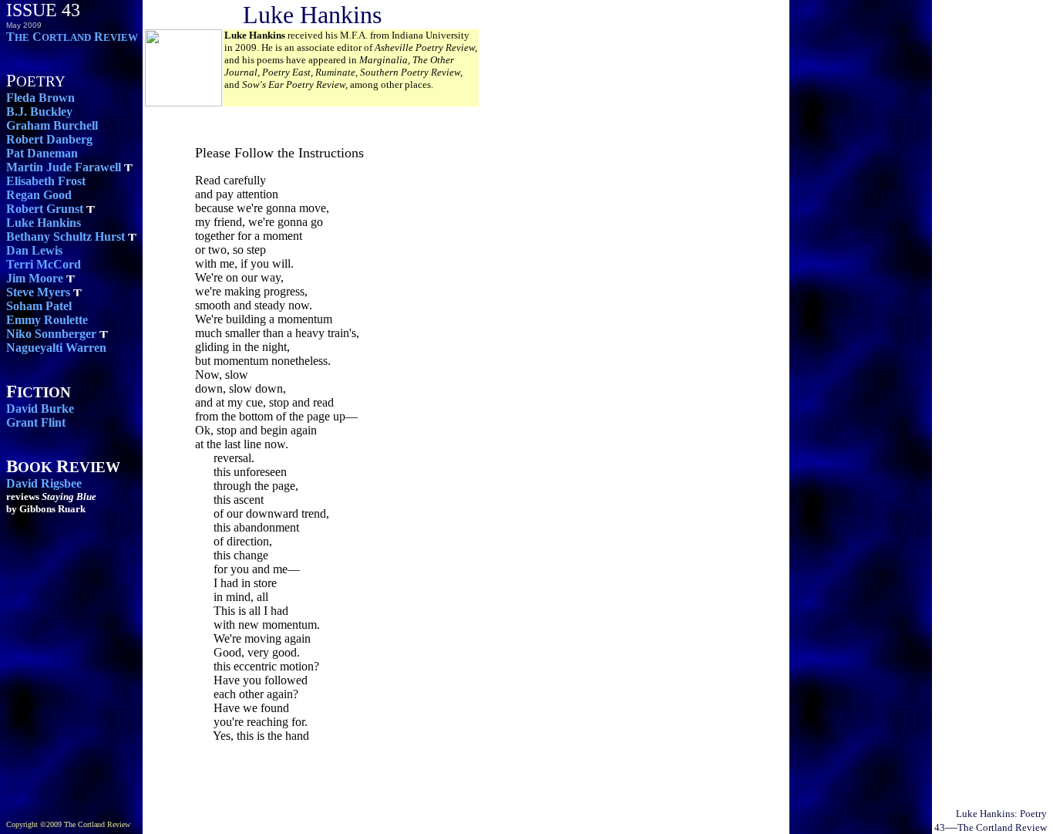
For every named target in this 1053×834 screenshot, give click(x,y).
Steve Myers (38, 292)
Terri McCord (43, 264)
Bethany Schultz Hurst (65, 236)
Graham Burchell (52, 125)
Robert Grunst (44, 208)
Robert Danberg (49, 139)
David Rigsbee (44, 483)
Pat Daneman (42, 153)
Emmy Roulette (47, 319)
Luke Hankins (43, 222)
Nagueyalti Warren (56, 347)
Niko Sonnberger (51, 333)
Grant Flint (36, 422)
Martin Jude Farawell (63, 167)
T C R (72, 36)
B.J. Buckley (39, 111)
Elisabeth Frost (46, 180)
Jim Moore (34, 278)
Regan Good (39, 194)
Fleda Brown (40, 97)
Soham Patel (39, 305)
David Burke (40, 408)
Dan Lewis (34, 250)
